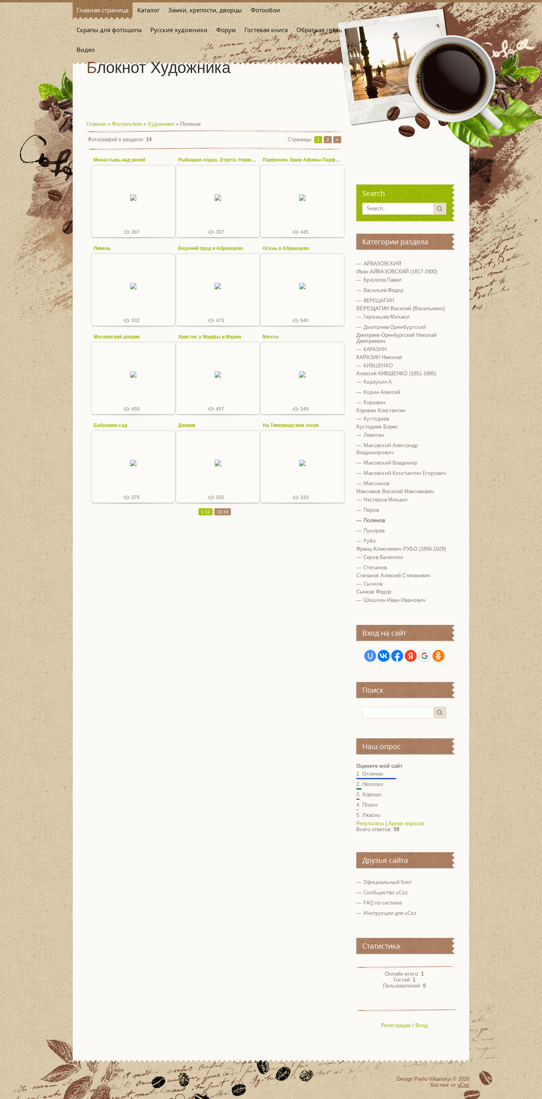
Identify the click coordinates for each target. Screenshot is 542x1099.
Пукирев (373, 530)
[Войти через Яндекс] (411, 656)
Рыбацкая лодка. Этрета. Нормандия (221, 160)
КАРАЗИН (375, 349)
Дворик (186, 425)
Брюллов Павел (382, 279)
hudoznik (137, 209)
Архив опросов (406, 823)
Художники (161, 124)
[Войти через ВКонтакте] (384, 656)
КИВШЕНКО (378, 365)
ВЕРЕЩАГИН (378, 300)
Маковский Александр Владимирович (387, 449)
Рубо (369, 540)
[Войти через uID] (370, 656)
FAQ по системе (382, 902)
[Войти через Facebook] (397, 656)
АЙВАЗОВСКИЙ (382, 263)
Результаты (370, 823)
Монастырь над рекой (119, 160)
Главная (96, 124)
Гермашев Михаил (386, 316)
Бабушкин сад (110, 425)
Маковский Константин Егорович (404, 472)
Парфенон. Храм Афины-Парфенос (305, 160)
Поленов (374, 520)
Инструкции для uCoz (389, 912)
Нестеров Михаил (385, 499)
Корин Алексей (381, 392)
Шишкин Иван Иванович (394, 599)
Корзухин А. (378, 381)
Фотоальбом (127, 124)
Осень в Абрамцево (286, 248)
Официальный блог (387, 882)
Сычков (372, 583)
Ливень (102, 248)
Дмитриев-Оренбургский (394, 326)
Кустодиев (376, 418)
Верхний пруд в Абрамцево (210, 248)
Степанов (375, 567)
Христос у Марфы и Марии (209, 337)
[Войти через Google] (424, 655)
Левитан (373, 434)
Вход (421, 1025)
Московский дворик (117, 337)
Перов (371, 509)
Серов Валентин (383, 557)
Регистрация (396, 1025)
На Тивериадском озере (291, 425)
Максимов (376, 483)
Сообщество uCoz (385, 892)
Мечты (271, 337)
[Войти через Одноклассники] (438, 656)
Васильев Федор (383, 290)
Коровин (374, 402)
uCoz (463, 1085)
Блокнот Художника (158, 67)
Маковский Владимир (390, 462)
